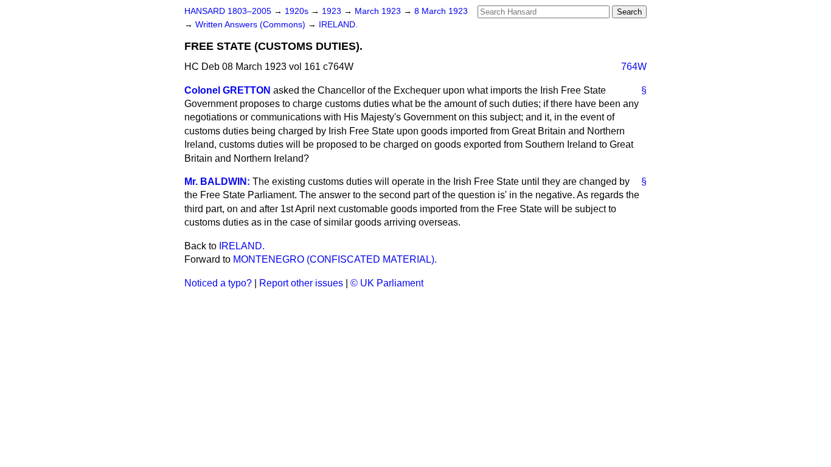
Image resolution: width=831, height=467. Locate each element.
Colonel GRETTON (227, 90)
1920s (298, 11)
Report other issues (301, 283)
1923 (333, 11)
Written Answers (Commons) (251, 24)
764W (634, 66)
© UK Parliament (386, 283)
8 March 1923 (441, 11)
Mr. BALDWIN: (217, 181)
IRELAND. (338, 24)
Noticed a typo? (218, 283)
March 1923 (379, 11)
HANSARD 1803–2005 (227, 11)
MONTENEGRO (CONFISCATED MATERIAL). (335, 259)
